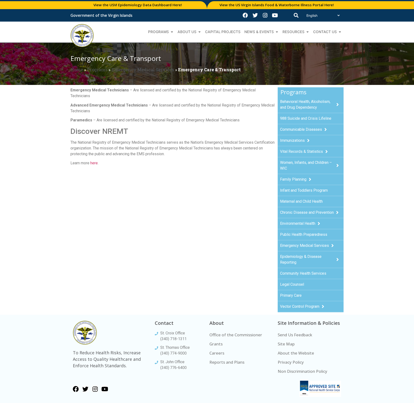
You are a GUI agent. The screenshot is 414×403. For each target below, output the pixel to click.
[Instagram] (265, 15)
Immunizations (292, 140)
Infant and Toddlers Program (304, 190)
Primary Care (291, 295)
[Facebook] (245, 15)
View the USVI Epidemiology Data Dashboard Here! (137, 4)
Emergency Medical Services (142, 69)
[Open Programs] (172, 32)
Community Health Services (303, 273)
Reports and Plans (226, 362)
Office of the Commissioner (235, 335)
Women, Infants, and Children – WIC (306, 165)
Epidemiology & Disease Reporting (301, 259)
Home (76, 69)
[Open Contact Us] (340, 32)
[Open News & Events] (277, 32)
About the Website (296, 353)
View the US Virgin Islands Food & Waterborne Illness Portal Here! (276, 4)
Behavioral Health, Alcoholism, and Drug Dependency (305, 104)
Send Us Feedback (295, 335)
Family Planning (293, 179)
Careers (216, 353)
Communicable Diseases (301, 129)
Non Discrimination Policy (302, 371)
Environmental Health (297, 223)
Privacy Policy (291, 362)
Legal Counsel (292, 284)
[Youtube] (274, 15)
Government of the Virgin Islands (101, 15)
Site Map (286, 344)
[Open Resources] (307, 32)
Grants (216, 344)
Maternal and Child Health (301, 201)
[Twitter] (255, 15)
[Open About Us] (199, 32)
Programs (97, 69)
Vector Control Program (299, 306)
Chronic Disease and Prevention (307, 212)
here (94, 163)
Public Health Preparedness (303, 234)
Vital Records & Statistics (301, 151)
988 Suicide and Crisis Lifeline (305, 118)
